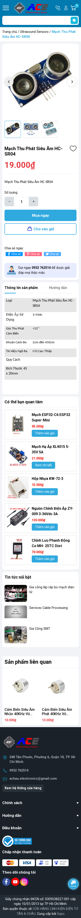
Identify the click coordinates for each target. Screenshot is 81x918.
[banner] (40, 651)
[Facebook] (6, 882)
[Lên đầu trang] (73, 896)
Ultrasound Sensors (34, 32)
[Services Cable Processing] (15, 614)
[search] (74, 20)
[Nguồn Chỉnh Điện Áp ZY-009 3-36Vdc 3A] (18, 517)
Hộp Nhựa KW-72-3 (47, 478)
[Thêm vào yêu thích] (73, 148)
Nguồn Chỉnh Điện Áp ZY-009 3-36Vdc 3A (52, 511)
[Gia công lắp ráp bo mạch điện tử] (15, 593)
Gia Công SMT (39, 629)
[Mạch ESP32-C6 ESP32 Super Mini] (18, 423)
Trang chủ (9, 32)
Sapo (61, 914)
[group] (40, 82)
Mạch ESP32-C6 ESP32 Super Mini (51, 417)
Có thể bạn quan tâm (23, 401)
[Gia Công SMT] (15, 634)
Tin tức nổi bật (17, 577)
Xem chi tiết (43, 465)
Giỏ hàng (77, 8)
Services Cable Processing (48, 608)
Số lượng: (11, 193)
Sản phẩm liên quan (28, 662)
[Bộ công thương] (17, 841)
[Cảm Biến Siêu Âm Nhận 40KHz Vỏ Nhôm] (21, 687)
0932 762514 (18, 770)
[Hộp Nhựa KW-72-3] (18, 487)
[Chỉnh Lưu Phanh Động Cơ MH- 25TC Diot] (18, 549)
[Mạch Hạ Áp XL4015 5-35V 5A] (18, 455)
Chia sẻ (15, 254)
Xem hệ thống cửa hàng (22, 788)
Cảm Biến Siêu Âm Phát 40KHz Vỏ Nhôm (57, 713)
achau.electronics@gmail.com (33, 779)
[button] (72, 81)
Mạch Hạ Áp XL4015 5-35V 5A (50, 449)
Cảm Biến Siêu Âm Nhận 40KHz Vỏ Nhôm (19, 713)
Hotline (58, 8)
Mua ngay (40, 215)
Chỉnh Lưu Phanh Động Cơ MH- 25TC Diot (51, 543)
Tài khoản (66, 8)
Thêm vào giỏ (44, 433)
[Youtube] (15, 882)
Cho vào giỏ (44, 229)
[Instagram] (24, 882)
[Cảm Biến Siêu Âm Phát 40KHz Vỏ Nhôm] (59, 687)
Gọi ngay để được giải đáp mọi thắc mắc (44, 270)
